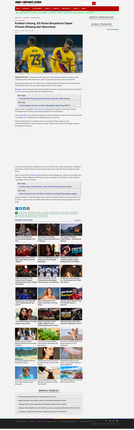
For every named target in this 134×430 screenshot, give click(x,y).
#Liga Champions (42, 12)
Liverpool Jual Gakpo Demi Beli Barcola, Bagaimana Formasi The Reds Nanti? (43, 411)
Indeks (83, 8)
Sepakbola (25, 8)
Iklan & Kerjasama (85, 421)
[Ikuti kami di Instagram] (113, 421)
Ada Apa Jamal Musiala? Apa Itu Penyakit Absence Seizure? (37, 397)
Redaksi (32, 421)
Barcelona (18, 89)
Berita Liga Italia (20, 216)
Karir (39, 421)
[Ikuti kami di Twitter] (109, 421)
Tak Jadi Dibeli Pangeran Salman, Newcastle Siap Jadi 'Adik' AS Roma (44, 98)
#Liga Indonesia (90, 12)
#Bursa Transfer (24, 12)
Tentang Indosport (21, 421)
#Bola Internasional (78, 12)
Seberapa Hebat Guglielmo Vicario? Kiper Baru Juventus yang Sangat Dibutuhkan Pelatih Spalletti (49, 408)
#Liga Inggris (52, 12)
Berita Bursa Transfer (31, 216)
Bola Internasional (54, 213)
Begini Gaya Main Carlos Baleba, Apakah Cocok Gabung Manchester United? (42, 400)
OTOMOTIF (56, 8)
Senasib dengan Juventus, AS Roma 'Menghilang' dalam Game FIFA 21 (44, 105)
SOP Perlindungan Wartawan (68, 421)
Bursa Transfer (23, 213)
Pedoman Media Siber (50, 421)
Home (18, 8)
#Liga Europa (33, 12)
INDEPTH (47, 8)
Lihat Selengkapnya (113, 29)
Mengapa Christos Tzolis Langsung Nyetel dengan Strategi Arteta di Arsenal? (43, 404)
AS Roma (57, 77)
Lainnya (75, 8)
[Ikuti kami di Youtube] (117, 421)
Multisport (66, 8)
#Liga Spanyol (68, 12)
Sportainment (37, 8)
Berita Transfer (74, 213)
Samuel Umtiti (39, 109)
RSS (94, 421)
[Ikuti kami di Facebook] (106, 421)
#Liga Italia (60, 12)
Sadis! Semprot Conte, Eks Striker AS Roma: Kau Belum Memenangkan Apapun (48, 194)
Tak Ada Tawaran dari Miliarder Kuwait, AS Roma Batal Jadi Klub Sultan (45, 187)
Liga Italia (23, 115)
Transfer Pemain (43, 216)
